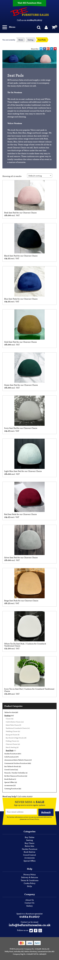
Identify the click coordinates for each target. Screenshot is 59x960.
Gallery (29, 905)
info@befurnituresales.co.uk (29, 924)
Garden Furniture (10, 753)
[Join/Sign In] (47, 27)
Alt (48, 948)
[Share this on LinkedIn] (51, 48)
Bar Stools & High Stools (15, 737)
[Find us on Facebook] (35, 930)
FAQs (29, 886)
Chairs (8, 718)
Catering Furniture (11, 788)
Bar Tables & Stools (11, 766)
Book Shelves (9, 779)
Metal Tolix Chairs (12, 724)
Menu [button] (11, 26)
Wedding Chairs (11, 731)
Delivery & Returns (29, 877)
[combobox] (39, 175)
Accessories (8, 785)
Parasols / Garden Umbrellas (14, 772)
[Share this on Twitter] (41, 48)
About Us (29, 899)
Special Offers (9, 782)
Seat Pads (9, 750)
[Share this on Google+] (48, 48)
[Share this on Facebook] (44, 48)
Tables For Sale (9, 712)
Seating (30, 39)
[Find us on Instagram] (40, 930)
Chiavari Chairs (11, 744)
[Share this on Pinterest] (55, 48)
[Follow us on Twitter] (31, 930)
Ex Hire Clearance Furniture (14, 775)
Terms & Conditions (29, 880)
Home (20, 39)
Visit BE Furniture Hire (29, 2)
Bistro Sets (29, 845)
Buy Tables (29, 837)
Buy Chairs (29, 843)
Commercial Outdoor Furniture (15, 763)
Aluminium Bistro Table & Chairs (16, 759)
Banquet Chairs (11, 734)
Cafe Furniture (9, 756)
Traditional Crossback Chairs (16, 728)
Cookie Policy (29, 883)
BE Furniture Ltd (17, 948)
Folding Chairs (11, 740)
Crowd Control (9, 769)
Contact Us (29, 902)
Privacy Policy (34, 819)
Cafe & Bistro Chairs (13, 721)
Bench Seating (11, 747)
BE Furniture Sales (29, 11)
